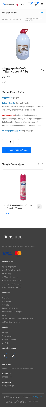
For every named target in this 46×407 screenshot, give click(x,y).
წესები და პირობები (10, 308)
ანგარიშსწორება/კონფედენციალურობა (18, 318)
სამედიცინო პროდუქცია (11, 284)
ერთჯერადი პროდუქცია (11, 280)
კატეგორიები (11, 12)
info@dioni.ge (8, 386)
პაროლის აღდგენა (9, 339)
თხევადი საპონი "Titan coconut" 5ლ (33, 19)
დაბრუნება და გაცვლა (11, 322)
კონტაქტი (6, 343)
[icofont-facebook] (4, 355)
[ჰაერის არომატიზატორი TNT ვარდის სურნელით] (39, 206)
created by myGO (36, 397)
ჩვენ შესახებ (7, 301)
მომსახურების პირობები (12, 312)
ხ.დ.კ (4, 315)
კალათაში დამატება (19, 150)
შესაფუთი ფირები (9, 267)
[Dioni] (8, 5)
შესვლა (5, 333)
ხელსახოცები (7, 273)
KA (21, 5)
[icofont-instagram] (12, 355)
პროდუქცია (16, 19)
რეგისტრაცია (7, 336)
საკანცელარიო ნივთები (11, 287)
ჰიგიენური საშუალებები (11, 270)
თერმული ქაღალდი (10, 277)
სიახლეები (6, 305)
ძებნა (41, 12)
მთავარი (5, 19)
